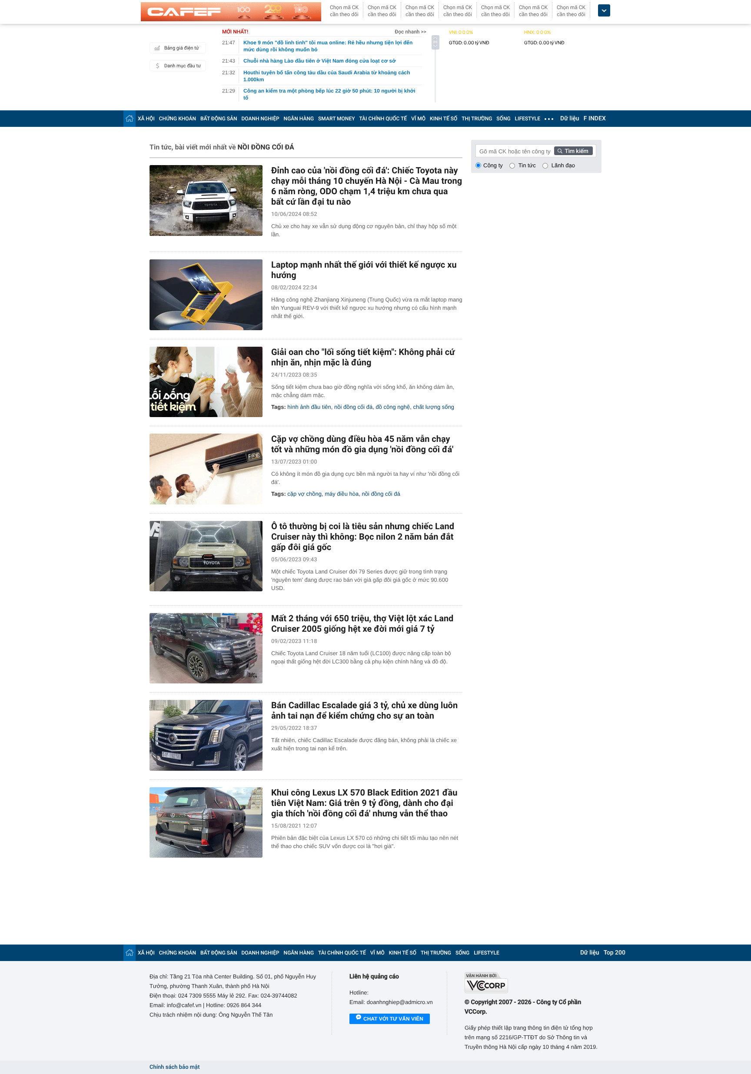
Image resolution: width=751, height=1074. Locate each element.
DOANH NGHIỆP (260, 119)
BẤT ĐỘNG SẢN (218, 119)
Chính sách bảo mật (174, 1067)
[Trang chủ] (129, 118)
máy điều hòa (342, 494)
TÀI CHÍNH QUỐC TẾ (383, 119)
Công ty (493, 165)
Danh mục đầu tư (182, 66)
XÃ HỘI (146, 119)
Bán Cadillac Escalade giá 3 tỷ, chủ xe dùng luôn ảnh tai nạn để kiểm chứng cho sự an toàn (364, 710)
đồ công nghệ (393, 407)
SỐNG (503, 119)
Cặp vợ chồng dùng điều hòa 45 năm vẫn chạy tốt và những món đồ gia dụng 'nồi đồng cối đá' (362, 444)
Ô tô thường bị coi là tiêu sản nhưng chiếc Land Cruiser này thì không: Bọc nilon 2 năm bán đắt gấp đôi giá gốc (362, 536)
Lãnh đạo (563, 165)
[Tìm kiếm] (573, 150)
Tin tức (527, 165)
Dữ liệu (569, 118)
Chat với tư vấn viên (393, 1019)
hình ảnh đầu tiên (309, 407)
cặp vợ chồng (304, 494)
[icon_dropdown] (604, 10)
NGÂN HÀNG (299, 119)
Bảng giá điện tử (181, 48)
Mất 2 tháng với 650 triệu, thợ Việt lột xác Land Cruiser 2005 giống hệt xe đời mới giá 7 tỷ (362, 623)
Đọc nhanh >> (410, 32)
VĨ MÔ (418, 119)
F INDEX (595, 118)
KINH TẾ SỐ (443, 119)
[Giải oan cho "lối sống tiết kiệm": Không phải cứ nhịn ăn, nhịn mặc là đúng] (206, 382)
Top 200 (614, 952)
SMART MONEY (336, 119)
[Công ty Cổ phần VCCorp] (533, 982)
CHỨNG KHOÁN (177, 119)
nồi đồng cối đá (353, 407)
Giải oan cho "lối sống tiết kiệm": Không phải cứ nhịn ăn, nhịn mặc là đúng (363, 357)
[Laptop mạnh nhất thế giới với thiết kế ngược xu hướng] (206, 294)
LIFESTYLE (527, 119)
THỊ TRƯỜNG (477, 119)
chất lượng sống (434, 407)
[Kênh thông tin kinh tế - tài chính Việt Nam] (231, 11)
